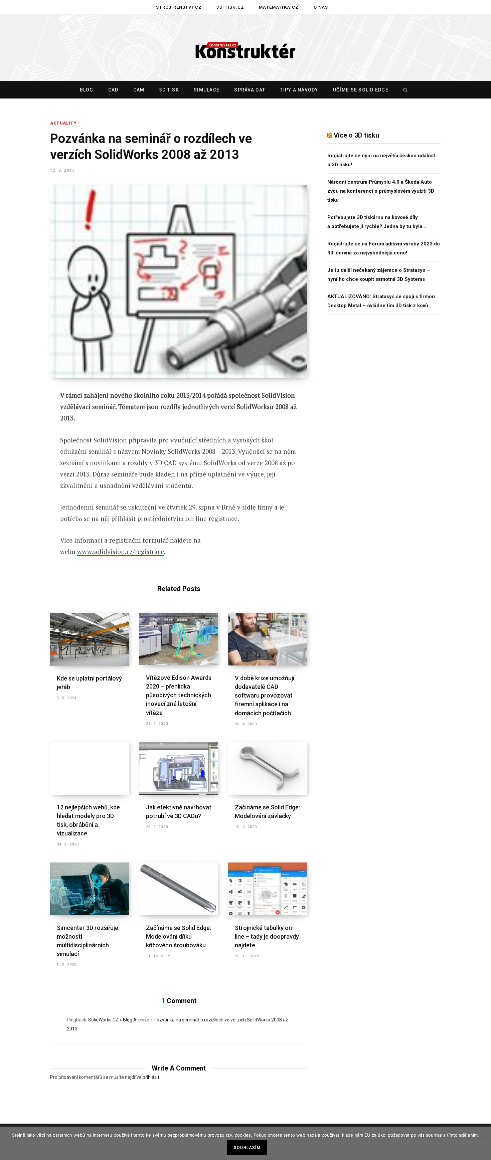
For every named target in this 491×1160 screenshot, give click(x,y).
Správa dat (249, 89)
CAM (139, 89)
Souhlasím (247, 1147)
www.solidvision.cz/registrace (120, 551)
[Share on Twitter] (26, 432)
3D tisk (169, 89)
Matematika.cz (279, 7)
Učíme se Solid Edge (360, 89)
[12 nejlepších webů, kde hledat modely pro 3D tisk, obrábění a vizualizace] (89, 768)
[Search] (403, 90)
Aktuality (63, 123)
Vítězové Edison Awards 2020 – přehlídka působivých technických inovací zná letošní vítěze (178, 695)
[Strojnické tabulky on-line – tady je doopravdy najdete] (267, 888)
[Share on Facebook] (26, 415)
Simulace (206, 89)
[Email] (26, 485)
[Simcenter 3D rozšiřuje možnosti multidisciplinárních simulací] (89, 888)
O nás (321, 7)
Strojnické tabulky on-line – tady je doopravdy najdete (267, 936)
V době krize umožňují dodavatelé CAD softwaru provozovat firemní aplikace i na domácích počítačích (264, 695)
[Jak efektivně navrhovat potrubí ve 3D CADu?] (178, 768)
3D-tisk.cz (230, 7)
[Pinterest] (26, 450)
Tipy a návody (299, 89)
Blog (87, 89)
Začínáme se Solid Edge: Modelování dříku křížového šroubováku (178, 936)
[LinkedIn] (26, 468)
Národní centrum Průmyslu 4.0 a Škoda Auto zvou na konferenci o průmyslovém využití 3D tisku (380, 191)
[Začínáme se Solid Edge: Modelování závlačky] (267, 768)
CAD (113, 89)
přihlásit (151, 1077)
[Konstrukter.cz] (245, 48)
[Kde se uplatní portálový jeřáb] (89, 639)
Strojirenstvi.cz (179, 7)
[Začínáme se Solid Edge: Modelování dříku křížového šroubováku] (178, 888)
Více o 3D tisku (356, 135)
